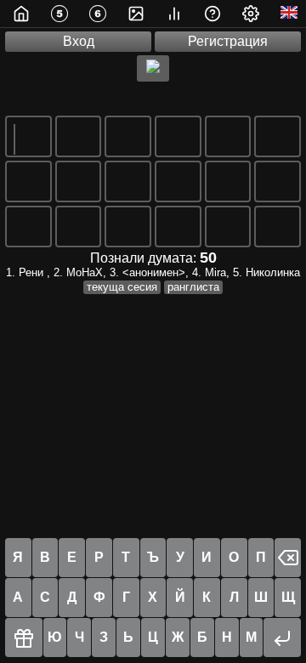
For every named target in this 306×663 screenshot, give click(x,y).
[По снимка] (134, 13)
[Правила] (210, 13)
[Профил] (249, 13)
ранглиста (193, 286)
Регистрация (228, 41)
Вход (78, 41)
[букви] (57, 13)
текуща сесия (122, 286)
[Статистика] (172, 13)
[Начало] (19, 13)
